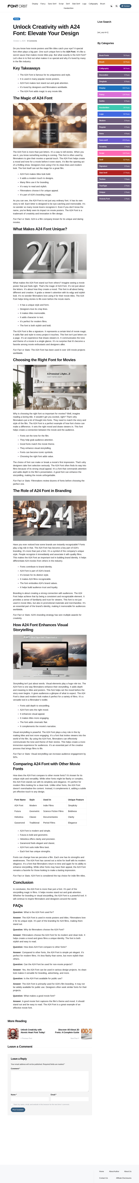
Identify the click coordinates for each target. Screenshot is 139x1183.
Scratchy (114, 147)
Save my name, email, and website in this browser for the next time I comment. (42, 1104)
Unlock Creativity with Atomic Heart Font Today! (33, 1031)
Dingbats (114, 81)
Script (114, 153)
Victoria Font (114, 199)
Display (16, 19)
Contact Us (103, 1178)
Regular (114, 127)
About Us (127, 1171)
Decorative (114, 75)
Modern (114, 121)
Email (53, 1095)
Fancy (114, 94)
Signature (114, 166)
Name (14, 1095)
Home (101, 1171)
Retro (114, 134)
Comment (15, 1069)
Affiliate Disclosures (123, 1178)
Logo (114, 114)
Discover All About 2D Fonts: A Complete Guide (67, 1031)
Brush (114, 62)
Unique (114, 192)
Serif (114, 160)
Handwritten (114, 107)
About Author (114, 1171)
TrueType (114, 186)
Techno (114, 179)
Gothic (114, 101)
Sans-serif (114, 140)
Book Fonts (114, 55)
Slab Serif (114, 173)
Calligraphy (114, 68)
